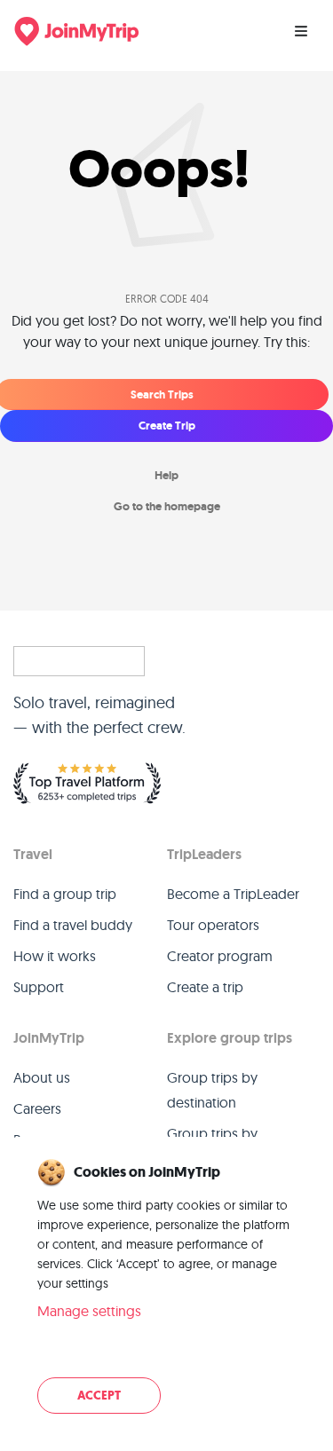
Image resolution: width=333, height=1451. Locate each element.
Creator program (220, 956)
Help (166, 475)
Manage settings (89, 1311)
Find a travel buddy (72, 925)
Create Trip (167, 425)
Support (38, 987)
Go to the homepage (167, 506)
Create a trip (205, 987)
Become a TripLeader (233, 894)
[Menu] (301, 31)
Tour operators (213, 925)
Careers (37, 1108)
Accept (99, 1395)
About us (41, 1077)
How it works (54, 956)
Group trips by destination (212, 1090)
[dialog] (166, 1288)
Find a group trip (64, 894)
